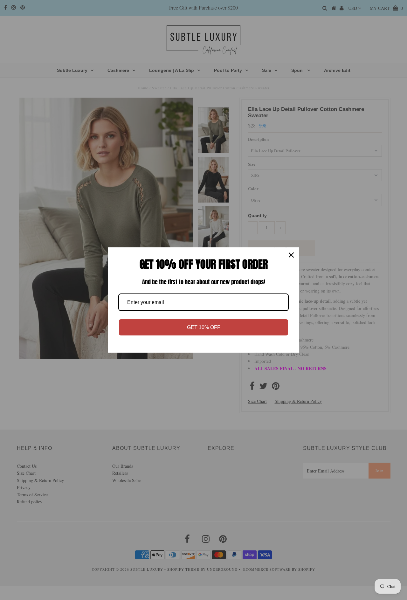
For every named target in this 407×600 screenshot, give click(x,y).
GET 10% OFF (203, 327)
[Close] (291, 255)
